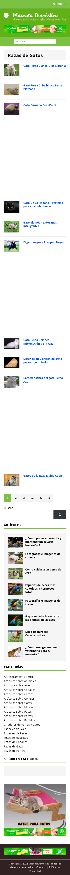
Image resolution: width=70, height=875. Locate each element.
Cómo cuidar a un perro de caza (43, 571)
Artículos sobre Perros (18, 716)
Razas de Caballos (15, 742)
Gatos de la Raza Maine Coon (42, 475)
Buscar (8, 508)
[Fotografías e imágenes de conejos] (15, 561)
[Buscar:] (35, 41)
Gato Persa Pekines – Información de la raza (38, 341)
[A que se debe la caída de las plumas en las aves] (15, 624)
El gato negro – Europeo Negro (43, 242)
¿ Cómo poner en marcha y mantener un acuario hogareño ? (43, 541)
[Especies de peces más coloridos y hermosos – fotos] (15, 592)
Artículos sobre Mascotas (20, 707)
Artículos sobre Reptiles (19, 720)
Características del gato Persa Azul (43, 379)
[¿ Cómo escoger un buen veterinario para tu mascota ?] (15, 655)
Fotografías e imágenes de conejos (42, 555)
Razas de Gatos (14, 746)
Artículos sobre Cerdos (18, 694)
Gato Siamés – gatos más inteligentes (40, 224)
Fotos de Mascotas (16, 737)
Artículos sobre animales (20, 681)
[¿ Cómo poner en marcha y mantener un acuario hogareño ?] (15, 546)
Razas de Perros (14, 751)
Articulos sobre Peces (18, 711)
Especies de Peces (15, 733)
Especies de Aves (15, 729)
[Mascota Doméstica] (35, 17)
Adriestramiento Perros (19, 677)
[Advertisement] (35, 158)
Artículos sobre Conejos (19, 698)
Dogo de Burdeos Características (36, 633)
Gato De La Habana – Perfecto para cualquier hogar (43, 204)
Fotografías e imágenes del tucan (43, 602)
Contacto (41, 867)
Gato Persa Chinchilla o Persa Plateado (42, 87)
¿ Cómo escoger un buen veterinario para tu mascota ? (41, 650)
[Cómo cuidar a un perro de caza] (15, 577)
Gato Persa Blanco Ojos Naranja (44, 66)
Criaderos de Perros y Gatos (22, 724)
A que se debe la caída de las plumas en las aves (42, 617)
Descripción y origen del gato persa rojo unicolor (42, 360)
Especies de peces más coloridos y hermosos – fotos (40, 588)
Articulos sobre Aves (17, 685)
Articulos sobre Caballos (19, 690)
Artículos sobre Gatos (18, 703)
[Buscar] (59, 514)
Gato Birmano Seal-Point (39, 105)
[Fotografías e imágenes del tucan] (15, 608)
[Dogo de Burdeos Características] (15, 639)
